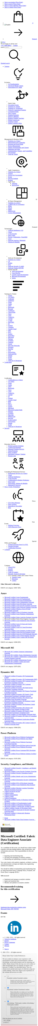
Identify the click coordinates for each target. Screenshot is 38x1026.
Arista (10, 302)
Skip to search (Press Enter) (12, 4)
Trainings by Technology (15, 108)
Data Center (11, 235)
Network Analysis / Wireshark (16, 240)
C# (9, 261)
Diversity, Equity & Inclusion (16, 574)
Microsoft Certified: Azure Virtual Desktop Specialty (19, 635)
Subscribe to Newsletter (15, 506)
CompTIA (11, 317)
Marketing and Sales (14, 149)
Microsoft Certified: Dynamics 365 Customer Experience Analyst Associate (17, 685)
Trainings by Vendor (14, 106)
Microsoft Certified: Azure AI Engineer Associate (18, 612)
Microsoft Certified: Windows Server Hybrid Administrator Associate (17, 609)
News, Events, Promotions (12, 487)
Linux (10, 239)
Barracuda (11, 307)
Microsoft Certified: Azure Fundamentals (16, 597)
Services (6, 428)
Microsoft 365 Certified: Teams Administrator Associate (20, 655)
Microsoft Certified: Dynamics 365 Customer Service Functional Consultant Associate (19, 681)
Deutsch (34, 39)
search (2, 47)
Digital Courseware (13, 120)
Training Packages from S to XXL (18, 544)
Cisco (9, 314)
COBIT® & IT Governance (16, 204)
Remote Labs (12, 456)
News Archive (12, 504)
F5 (9, 324)
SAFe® (10, 173)
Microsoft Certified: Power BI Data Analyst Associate (20, 745)
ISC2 (9, 332)
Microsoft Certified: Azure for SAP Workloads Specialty (20, 634)
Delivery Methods (13, 116)
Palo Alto (11, 415)
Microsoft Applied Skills (15, 410)
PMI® (10, 209)
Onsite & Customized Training (17, 110)
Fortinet (10, 325)
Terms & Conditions (10, 939)
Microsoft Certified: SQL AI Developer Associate (18, 783)
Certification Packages (14, 548)
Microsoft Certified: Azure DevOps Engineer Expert (19, 632)
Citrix (9, 315)
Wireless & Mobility (14, 242)
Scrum (10, 177)
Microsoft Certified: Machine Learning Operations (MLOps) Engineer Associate (19, 789)
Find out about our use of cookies (12, 1018)
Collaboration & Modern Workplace (18, 480)
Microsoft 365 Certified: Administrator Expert (17, 660)
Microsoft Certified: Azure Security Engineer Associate (20, 605)
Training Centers (13, 121)
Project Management (14, 146)
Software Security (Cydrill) (16, 266)
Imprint (6, 941)
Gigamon (11, 327)
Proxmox (10, 347)
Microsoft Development (19, 276)
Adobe (10, 295)
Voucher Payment (13, 546)
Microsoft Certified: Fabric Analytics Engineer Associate (20, 617)
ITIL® (10, 208)
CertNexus (11, 310)
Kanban (10, 180)
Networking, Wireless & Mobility (18, 483)
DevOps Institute (13, 178)
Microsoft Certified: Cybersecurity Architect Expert (19, 806)
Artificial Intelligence (14, 477)
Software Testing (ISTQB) (16, 268)
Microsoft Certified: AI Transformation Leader (17, 803)
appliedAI (11, 300)
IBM (9, 401)
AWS (9, 305)
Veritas (10, 359)
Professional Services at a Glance (17, 473)
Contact (15, 45)
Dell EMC (11, 322)
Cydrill (10, 320)
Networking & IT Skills (15, 87)
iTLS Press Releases (14, 503)
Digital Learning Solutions (16, 446)
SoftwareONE (12, 354)
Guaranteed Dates (13, 111)
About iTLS (11, 567)
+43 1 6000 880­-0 (6, 45)
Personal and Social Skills (15, 144)
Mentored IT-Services (14, 485)
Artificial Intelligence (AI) (15, 230)
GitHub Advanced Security (12, 791)
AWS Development (17, 271)
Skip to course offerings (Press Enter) (15, 5)
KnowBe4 (11, 335)
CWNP (10, 319)
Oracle (10, 344)
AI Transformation (13, 84)
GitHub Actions (9, 793)
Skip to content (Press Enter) (12, 7)
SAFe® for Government (15, 175)
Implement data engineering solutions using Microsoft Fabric (13, 908)
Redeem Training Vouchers (16, 118)
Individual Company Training (16, 454)
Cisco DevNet (16, 273)
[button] (14, 61)
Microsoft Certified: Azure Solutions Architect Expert (19, 630)
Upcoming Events (13, 105)
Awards (10, 569)
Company (7, 549)
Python (10, 263)
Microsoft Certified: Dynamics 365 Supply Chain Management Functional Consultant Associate (18, 695)
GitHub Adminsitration (11, 795)
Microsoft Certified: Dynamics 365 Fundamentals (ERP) (20, 679)
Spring (14, 278)
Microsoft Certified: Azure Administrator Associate (19, 602)
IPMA (10, 206)
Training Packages (13, 115)
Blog (9, 508)
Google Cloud (12, 329)
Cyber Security (12, 234)
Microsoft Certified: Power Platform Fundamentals (19, 737)
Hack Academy (12, 452)
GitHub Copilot (9, 796)
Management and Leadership (16, 142)
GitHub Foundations (10, 798)
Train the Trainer (13, 154)
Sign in (6, 949)
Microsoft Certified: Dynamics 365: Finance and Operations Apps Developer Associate (18, 698)
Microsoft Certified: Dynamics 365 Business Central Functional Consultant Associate (19, 701)
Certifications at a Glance (15, 380)
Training (6, 66)
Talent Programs (13, 451)
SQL (9, 264)
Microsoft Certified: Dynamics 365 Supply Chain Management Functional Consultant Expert (18, 711)
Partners (10, 570)
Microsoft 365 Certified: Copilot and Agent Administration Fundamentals (17, 662)
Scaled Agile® (12, 420)
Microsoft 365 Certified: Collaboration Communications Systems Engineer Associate (20, 657)
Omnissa (10, 342)
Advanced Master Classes (15, 86)
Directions (15, 579)
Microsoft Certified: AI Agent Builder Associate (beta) (20, 714)
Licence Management (14, 213)
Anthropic (11, 299)
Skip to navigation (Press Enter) (13, 2)
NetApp (10, 339)
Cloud (10, 232)
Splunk (10, 355)
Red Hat (10, 349)
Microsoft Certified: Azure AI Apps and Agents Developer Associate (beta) (18, 624)
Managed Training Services (16, 449)
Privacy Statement (9, 942)
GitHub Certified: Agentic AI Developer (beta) (18, 808)
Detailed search (5, 63)
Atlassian (14, 183)
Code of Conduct (13, 572)
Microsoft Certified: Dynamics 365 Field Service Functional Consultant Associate (18, 688)
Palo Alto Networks (14, 345)
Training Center (16, 577)
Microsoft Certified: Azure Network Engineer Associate (20, 607)
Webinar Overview (13, 525)
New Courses (12, 113)
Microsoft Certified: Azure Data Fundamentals (17, 600)
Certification (8, 362)
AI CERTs (11, 297)
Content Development (14, 447)
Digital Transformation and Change (18, 147)
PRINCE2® (11, 211)
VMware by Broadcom (15, 360)
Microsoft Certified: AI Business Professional (17, 805)
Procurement (11, 152)
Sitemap (6, 946)
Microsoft (11, 337)
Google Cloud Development (20, 274)
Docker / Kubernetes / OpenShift (17, 237)
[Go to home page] (3, 42)
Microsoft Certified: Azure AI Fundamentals (17, 599)
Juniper (10, 334)
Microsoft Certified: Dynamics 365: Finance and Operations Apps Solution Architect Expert (18, 708)
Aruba (10, 304)
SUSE (10, 357)
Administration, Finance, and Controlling (20, 151)
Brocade (10, 309)
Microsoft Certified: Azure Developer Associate (18, 604)
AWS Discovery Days (14, 527)
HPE (9, 330)
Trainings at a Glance (14, 141)
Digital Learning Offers (15, 123)
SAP (9, 350)
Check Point (11, 312)
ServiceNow (15, 185)
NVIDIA (10, 340)
